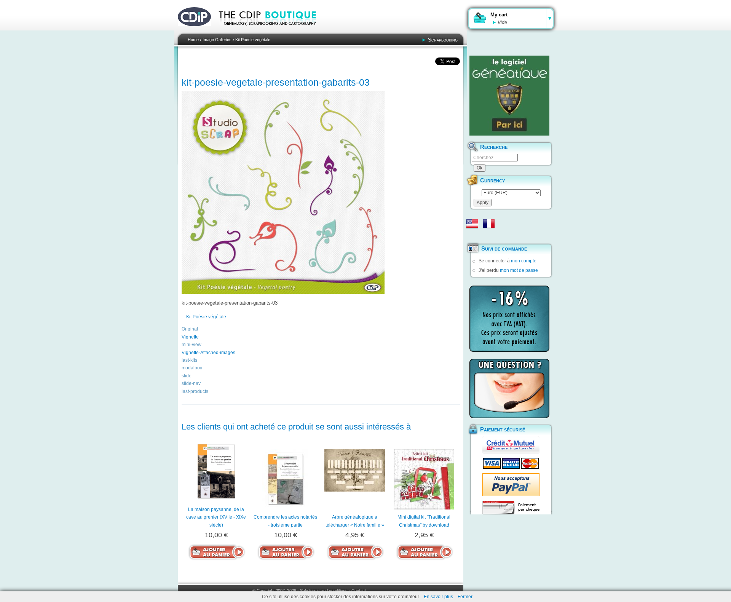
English (472, 223)
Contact (358, 590)
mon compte (523, 260)
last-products (195, 391)
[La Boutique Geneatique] (509, 96)
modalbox (192, 367)
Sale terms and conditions (324, 590)
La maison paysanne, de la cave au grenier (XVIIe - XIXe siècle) (216, 517)
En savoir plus (438, 596)
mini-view (191, 344)
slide (187, 375)
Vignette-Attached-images (208, 352)
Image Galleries (217, 39)
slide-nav (191, 383)
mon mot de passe (519, 270)
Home (193, 39)
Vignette (190, 337)
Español (472, 236)
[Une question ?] (509, 388)
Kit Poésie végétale (252, 39)
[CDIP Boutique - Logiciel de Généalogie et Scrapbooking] (273, 30)
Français (489, 223)
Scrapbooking (443, 40)
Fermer (465, 596)
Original (190, 329)
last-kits (189, 360)
